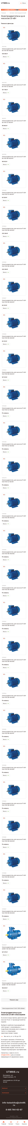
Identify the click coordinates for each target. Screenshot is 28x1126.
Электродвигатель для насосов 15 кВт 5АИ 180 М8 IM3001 (14, 876)
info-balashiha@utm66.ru (14, 1103)
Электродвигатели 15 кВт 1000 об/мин (13, 1008)
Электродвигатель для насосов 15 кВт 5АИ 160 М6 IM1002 (14, 229)
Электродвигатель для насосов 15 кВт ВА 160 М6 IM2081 (14, 49)
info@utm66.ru (6, 1055)
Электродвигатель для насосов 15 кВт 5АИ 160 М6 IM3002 (14, 624)
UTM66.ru (5, 3)
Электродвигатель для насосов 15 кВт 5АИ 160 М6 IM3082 (14, 696)
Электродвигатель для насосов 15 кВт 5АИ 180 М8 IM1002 (14, 804)
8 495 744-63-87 (14, 1109)
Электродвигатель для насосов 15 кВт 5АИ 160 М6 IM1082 (14, 265)
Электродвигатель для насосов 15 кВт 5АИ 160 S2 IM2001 (14, 193)
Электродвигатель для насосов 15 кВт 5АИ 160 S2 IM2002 (14, 409)
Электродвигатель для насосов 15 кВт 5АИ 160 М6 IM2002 (14, 516)
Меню (24, 3)
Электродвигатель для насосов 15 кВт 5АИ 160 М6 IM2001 (14, 301)
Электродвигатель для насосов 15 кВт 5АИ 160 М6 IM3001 (14, 588)
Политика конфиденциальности (14, 1117)
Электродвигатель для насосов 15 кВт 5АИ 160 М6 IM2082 (14, 552)
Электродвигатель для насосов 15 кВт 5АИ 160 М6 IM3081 (14, 660)
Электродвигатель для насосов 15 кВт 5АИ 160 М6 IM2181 (14, 732)
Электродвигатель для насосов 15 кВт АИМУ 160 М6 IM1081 (14, 948)
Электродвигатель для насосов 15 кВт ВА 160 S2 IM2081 (14, 85)
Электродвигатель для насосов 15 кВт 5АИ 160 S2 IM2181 (14, 481)
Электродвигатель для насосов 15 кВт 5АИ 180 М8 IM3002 (14, 912)
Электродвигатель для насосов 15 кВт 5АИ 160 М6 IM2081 (14, 337)
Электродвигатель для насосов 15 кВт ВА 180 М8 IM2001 (14, 157)
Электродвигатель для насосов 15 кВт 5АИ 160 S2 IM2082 (14, 445)
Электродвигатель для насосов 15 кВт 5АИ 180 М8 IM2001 (14, 373)
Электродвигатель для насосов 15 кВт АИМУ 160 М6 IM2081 (14, 984)
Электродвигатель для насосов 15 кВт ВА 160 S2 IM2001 (14, 121)
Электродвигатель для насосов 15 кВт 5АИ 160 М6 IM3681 (14, 768)
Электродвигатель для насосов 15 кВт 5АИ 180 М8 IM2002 (14, 840)
